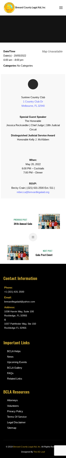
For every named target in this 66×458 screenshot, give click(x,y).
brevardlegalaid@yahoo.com (19, 301)
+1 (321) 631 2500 (14, 291)
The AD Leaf (39, 452)
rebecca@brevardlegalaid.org (33, 192)
